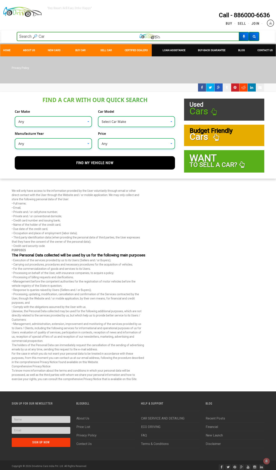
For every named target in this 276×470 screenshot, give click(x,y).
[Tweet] (210, 87)
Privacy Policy (86, 435)
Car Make (22, 111)
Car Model (106, 111)
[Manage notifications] (266, 461)
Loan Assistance (174, 50)
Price (102, 133)
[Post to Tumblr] (227, 87)
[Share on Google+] (219, 87)
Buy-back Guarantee (211, 50)
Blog (241, 50)
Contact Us (265, 50)
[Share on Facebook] (202, 87)
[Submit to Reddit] (243, 87)
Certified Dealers (136, 50)
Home (7, 50)
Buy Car (80, 50)
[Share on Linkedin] (252, 87)
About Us (29, 50)
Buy (229, 23)
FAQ (144, 435)
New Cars (54, 50)
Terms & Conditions (155, 444)
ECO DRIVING (150, 427)
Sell (242, 23)
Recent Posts (215, 418)
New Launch (214, 435)
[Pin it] (235, 87)
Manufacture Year (29, 133)
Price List (83, 427)
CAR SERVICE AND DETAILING (162, 418)
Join (255, 23)
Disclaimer (213, 444)
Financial (212, 427)
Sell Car (106, 50)
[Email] (260, 87)
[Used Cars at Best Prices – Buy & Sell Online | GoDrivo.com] (22, 12)
